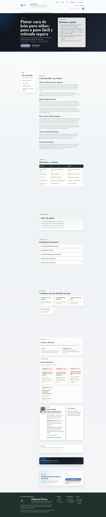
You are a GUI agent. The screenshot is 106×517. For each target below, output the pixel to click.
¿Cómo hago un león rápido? (47, 250)
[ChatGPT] (62, 44)
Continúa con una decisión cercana (27, 89)
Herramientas (81, 2)
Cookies (79, 502)
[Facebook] (45, 450)
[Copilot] (69, 44)
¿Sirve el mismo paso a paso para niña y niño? (51, 254)
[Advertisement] (53, 60)
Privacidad (67, 483)
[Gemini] (72, 44)
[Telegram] (54, 450)
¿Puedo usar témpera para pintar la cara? (50, 246)
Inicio (57, 2)
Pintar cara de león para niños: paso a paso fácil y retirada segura (38, 12)
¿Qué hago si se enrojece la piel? (48, 262)
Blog (76, 5)
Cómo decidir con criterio (27, 77)
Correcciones (58, 437)
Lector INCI (70, 499)
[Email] (57, 450)
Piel (67, 2)
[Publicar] (41, 450)
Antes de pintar (25, 83)
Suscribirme (73, 479)
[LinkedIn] (48, 450)
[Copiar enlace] (60, 450)
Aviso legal (80, 499)
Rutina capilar (71, 500)
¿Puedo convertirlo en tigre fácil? (48, 258)
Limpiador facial (71, 502)
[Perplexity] (65, 44)
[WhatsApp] (51, 450)
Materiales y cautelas (26, 80)
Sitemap (79, 503)
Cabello (62, 2)
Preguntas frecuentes (26, 85)
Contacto (82, 5)
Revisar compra (35, 45)
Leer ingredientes (25, 45)
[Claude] (75, 44)
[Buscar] (83, 9)
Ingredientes (72, 2)
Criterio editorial (50, 437)
